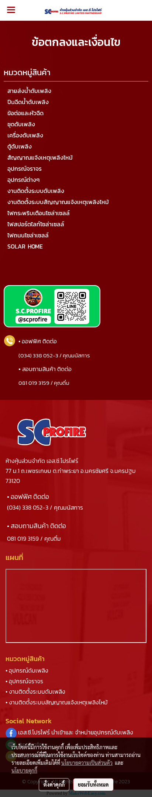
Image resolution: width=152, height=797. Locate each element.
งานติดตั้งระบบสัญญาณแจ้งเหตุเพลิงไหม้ (58, 201)
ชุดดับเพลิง (21, 124)
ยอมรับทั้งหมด (93, 784)
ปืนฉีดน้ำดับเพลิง (28, 101)
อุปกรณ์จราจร (24, 168)
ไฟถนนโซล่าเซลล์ (28, 235)
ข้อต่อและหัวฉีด (25, 113)
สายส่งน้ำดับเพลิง (29, 90)
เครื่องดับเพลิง (25, 135)
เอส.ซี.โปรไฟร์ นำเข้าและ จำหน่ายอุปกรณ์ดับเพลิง (75, 732)
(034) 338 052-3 (27, 507)
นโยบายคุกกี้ (24, 770)
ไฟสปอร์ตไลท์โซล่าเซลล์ (35, 224)
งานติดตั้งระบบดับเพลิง (35, 190)
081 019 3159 (23, 538)
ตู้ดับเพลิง (19, 146)
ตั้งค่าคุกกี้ (54, 784)
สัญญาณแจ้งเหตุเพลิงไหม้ (40, 157)
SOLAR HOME (25, 246)
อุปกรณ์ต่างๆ (23, 179)
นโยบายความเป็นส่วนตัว (87, 762)
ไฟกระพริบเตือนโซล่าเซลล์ (38, 213)
